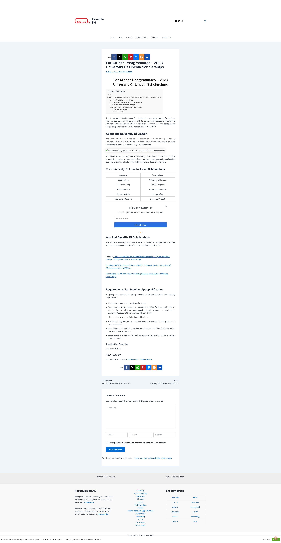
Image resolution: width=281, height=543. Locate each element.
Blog (120, 37)
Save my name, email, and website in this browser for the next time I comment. (137, 443)
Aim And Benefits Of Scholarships (123, 105)
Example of (140, 496)
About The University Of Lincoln (122, 100)
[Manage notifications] (276, 538)
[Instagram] (182, 21)
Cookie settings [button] (265, 539)
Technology (140, 522)
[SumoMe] (147, 57)
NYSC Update (140, 505)
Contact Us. (103, 514)
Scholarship (140, 516)
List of (175, 502)
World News (140, 525)
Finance (140, 499)
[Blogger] (141, 57)
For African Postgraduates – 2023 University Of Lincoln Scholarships (135, 97)
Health (140, 502)
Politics (140, 508)
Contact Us (166, 37)
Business (195, 502)
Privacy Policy (142, 37)
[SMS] (136, 57)
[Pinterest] (130, 57)
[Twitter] (179, 21)
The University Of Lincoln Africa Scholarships (127, 102)
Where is (175, 512)
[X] (119, 57)
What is (175, 507)
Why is (175, 521)
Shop (195, 521)
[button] (205, 21)
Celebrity (140, 490)
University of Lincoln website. (140, 359)
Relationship (140, 514)
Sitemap (154, 37)
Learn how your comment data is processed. (153, 458)
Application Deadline (121, 109)
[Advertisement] (140, 16)
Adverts (129, 37)
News (195, 497)
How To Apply (119, 111)
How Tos (175, 497)
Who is (175, 516)
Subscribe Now (141, 225)
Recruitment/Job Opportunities (140, 511)
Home (112, 37)
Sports (140, 519)
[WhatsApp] (125, 57)
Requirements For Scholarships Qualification (127, 107)
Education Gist (140, 493)
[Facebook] (176, 21)
